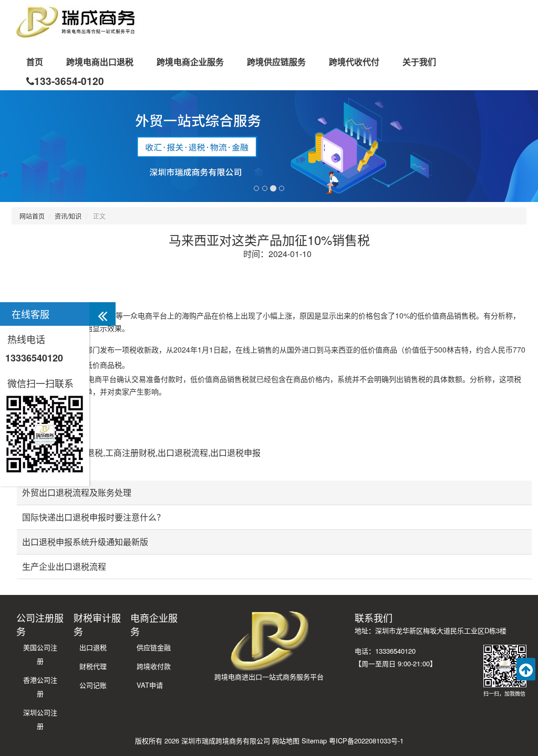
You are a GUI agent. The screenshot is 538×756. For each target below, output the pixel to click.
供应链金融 (154, 647)
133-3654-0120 (69, 80)
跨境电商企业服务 (190, 62)
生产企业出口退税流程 (64, 566)
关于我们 (419, 62)
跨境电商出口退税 (99, 62)
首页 (34, 62)
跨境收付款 (154, 666)
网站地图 (285, 741)
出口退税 (93, 647)
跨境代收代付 (354, 62)
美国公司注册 (40, 654)
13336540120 (34, 358)
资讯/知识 (68, 215)
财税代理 (93, 666)
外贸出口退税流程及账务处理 (76, 492)
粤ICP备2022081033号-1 (366, 741)
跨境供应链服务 (276, 62)
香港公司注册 (40, 686)
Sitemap (314, 741)
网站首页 (32, 215)
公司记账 (93, 685)
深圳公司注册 (40, 719)
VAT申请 (150, 685)
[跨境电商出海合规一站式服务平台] (76, 21)
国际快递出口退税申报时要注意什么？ (93, 517)
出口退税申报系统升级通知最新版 (85, 542)
